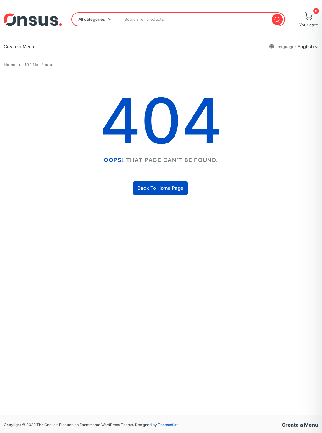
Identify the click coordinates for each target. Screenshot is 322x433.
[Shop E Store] (33, 19)
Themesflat (168, 424)
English (305, 46)
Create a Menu (19, 46)
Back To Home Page (160, 188)
